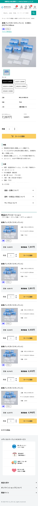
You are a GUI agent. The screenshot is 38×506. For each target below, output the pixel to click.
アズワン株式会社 (6, 31)
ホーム (3, 18)
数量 (3, 129)
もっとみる (5, 184)
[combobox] (19, 13)
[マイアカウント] (25, 7)
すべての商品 (10, 18)
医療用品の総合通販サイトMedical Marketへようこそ (19, 1)
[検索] (33, 13)
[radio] (7, 82)
